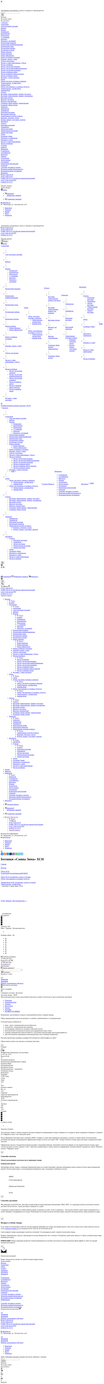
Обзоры (3, 1283)
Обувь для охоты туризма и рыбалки (29, 683)
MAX (7, 213)
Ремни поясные (22, 643)
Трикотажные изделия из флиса (28, 733)
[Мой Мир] (7, 854)
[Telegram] (22, 854)
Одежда (15, 702)
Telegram (8, 210)
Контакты (4, 1281)
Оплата (7, 1008)
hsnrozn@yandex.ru (11, 1228)
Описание (8, 1000)
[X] (10, 854)
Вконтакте (8, 208)
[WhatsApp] (16, 854)
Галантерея (17, 608)
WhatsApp (8, 215)
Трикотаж (16, 720)
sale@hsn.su (6, 203)
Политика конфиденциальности (12, 1296)
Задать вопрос (6, 1287)
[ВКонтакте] (2, 854)
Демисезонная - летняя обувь (11, 884)
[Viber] (13, 854)
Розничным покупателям (9, 1290)
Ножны (19, 617)
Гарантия (4, 1292)
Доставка (8, 1009)
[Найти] (2, 15)
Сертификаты (5, 1279)
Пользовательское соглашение (11, 1298)
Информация (5, 1300)
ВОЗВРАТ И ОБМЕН (12, 1011)
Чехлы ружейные (23, 659)
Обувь (15, 678)
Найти (3, 1361)
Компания (12, 777)
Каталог (12, 603)
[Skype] (19, 854)
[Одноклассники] (5, 854)
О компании (5, 1278)
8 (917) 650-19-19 (7, 175)
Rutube (7, 211)
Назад (13, 601)
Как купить (9, 1006)
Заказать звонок (14, 830)
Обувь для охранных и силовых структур (31, 692)
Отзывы (7, 1004)
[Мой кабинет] (2, 565)
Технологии (5, 1285)
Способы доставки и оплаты (11, 1294)
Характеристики (10, 1002)
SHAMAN (16, 742)
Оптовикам (5, 1289)
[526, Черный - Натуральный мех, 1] (14, 901)
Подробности (5, 964)
